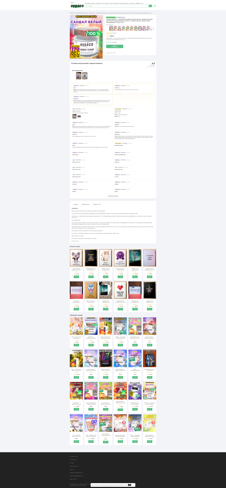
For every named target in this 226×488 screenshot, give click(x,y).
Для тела (72, 12)
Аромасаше (132, 3)
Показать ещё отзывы (113, 195)
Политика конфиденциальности (76, 475)
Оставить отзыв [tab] (97, 204)
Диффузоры (138, 3)
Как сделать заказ (74, 456)
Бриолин (107, 3)
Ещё (142, 3)
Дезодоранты (99, 3)
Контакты (72, 469)
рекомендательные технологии (107, 484)
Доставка (72, 462)
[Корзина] (155, 6)
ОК (129, 485)
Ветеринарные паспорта (90, 3)
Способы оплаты (73, 459)
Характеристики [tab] (85, 204)
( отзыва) (113, 33)
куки (99, 484)
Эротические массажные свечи (81, 12)
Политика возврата (74, 466)
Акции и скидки (73, 479)
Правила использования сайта (76, 472)
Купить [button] (76, 276)
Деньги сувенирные (114, 3)
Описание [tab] (75, 204)
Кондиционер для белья (124, 3)
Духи (104, 3)
